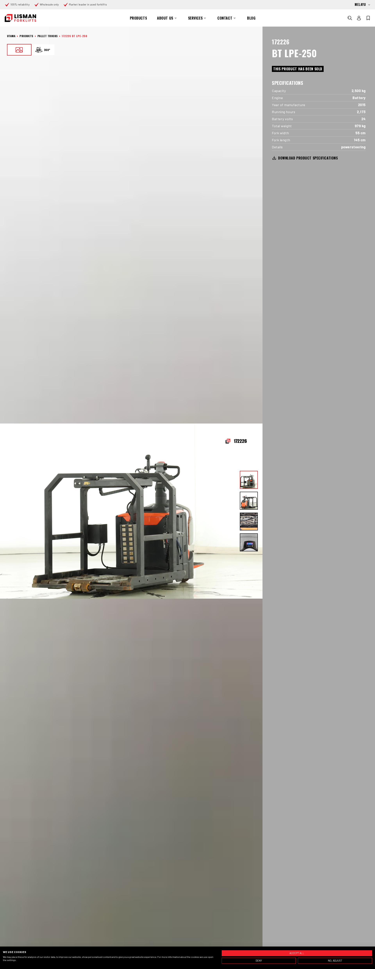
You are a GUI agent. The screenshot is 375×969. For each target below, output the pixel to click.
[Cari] (350, 18)
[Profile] (359, 18)
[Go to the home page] (20, 18)
